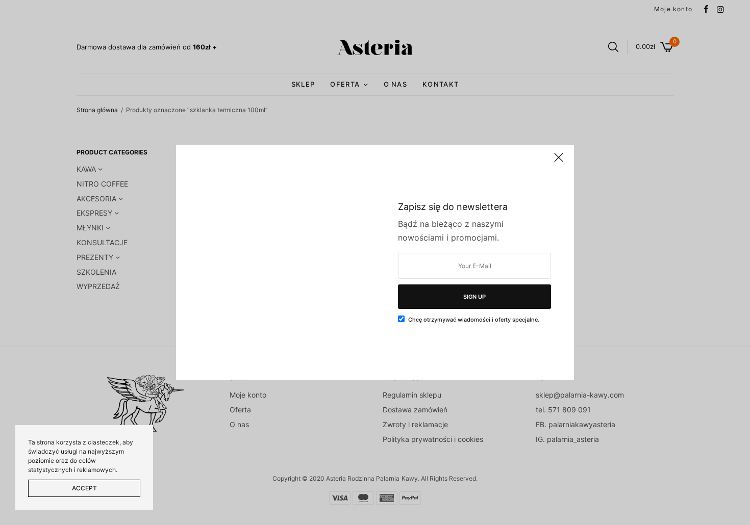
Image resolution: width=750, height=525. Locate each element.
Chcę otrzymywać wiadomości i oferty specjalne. (473, 319)
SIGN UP (474, 296)
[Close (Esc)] (558, 161)
